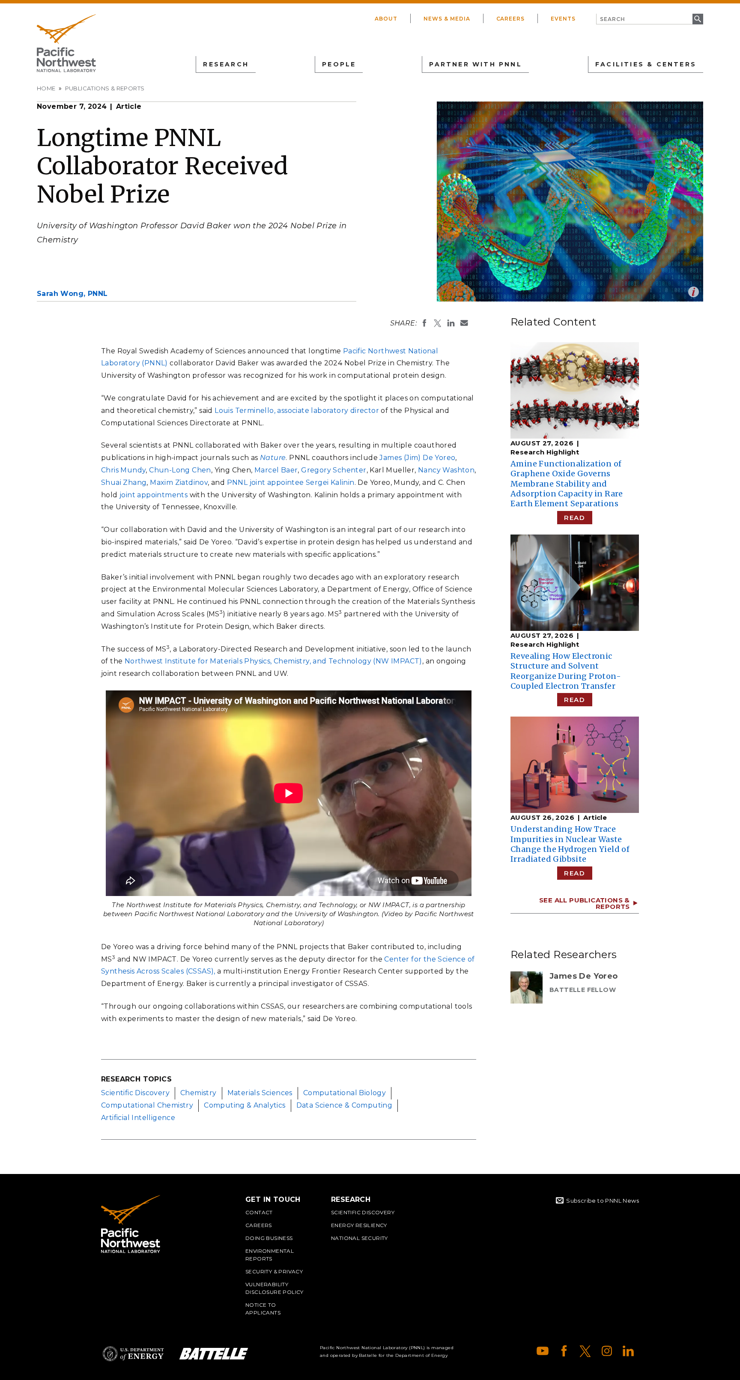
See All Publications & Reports (584, 903)
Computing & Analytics (244, 1105)
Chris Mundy (123, 470)
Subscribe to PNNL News (602, 1200)
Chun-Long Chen (180, 470)
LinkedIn (628, 1350)
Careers (510, 18)
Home (46, 88)
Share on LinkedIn (451, 323)
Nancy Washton (446, 470)
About (386, 18)
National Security (359, 1238)
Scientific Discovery (135, 1093)
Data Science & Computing (344, 1105)
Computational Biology (344, 1093)
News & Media (447, 18)
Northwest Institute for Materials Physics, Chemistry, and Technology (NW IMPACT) (273, 661)
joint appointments (153, 495)
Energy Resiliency (359, 1225)
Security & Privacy (274, 1271)
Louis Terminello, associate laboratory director (297, 410)
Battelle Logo (213, 1353)
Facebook (564, 1350)
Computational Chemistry (147, 1105)
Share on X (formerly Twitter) (437, 323)
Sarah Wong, (72, 294)
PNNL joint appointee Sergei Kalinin (291, 482)
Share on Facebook (424, 323)
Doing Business (269, 1238)
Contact (259, 1212)
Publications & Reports (105, 88)
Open (693, 292)
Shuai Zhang (123, 482)
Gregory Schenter (333, 470)
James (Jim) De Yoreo (417, 458)
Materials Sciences (259, 1093)
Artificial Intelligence (138, 1118)
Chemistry (198, 1093)
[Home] (66, 43)
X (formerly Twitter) (585, 1350)
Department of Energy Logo (133, 1353)
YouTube (542, 1350)
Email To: (464, 323)
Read (574, 518)
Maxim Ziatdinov (179, 482)
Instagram (606, 1350)
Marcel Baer (276, 470)
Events (563, 18)
